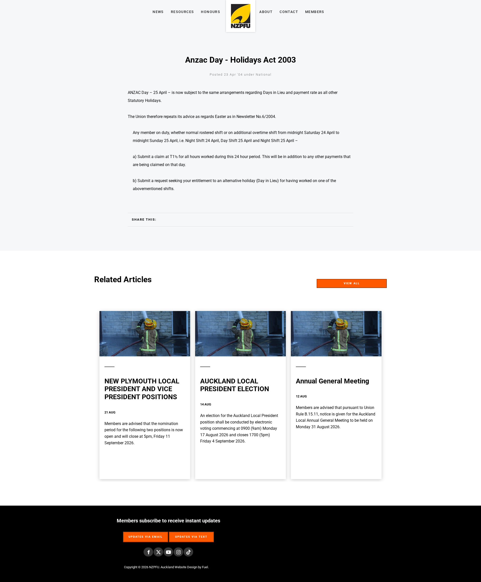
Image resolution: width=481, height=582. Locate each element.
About (266, 12)
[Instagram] (178, 551)
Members (314, 12)
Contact (289, 12)
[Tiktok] (188, 551)
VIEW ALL (378, 282)
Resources (182, 12)
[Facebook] (148, 551)
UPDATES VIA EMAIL (145, 534)
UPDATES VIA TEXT (191, 534)
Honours (210, 12)
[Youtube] (168, 551)
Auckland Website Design (179, 567)
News (158, 12)
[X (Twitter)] (158, 551)
